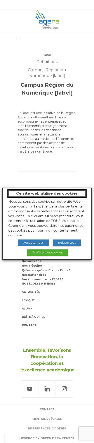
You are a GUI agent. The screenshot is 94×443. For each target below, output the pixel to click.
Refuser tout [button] (67, 242)
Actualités (31, 292)
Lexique (28, 300)
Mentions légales (47, 418)
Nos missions (31, 261)
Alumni (27, 308)
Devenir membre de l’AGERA (42, 279)
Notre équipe (32, 265)
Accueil (47, 54)
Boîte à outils (33, 316)
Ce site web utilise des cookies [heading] (47, 193)
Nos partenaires (34, 274)
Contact (29, 325)
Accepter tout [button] (33, 242)
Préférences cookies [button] (47, 428)
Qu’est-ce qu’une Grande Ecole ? (46, 270)
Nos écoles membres (38, 283)
